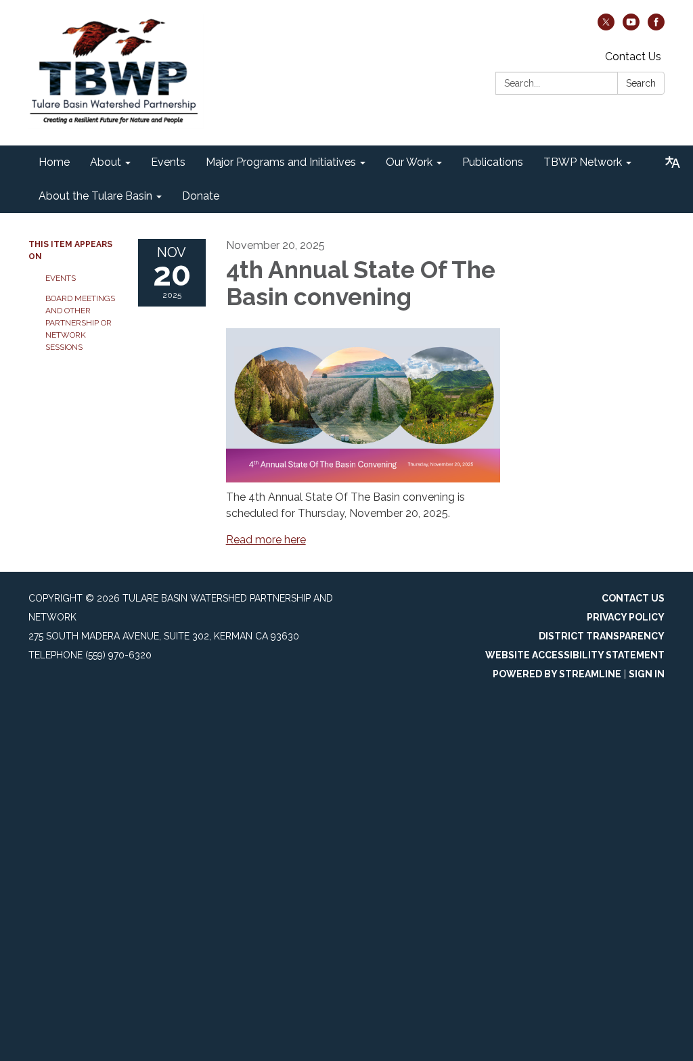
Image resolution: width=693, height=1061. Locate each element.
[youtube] (631, 26)
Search (641, 83)
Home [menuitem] (54, 162)
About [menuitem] (105, 162)
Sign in (647, 674)
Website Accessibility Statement (575, 655)
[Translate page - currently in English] (673, 162)
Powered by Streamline (557, 674)
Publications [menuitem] (492, 162)
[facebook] (656, 26)
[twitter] (606, 26)
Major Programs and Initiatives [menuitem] (281, 162)
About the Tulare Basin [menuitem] (95, 195)
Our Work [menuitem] (409, 162)
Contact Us (633, 56)
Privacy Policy (626, 617)
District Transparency (602, 636)
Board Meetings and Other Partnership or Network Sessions (80, 323)
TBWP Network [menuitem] (582, 162)
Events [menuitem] (168, 162)
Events (60, 278)
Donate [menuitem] (200, 195)
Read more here (266, 539)
